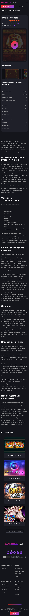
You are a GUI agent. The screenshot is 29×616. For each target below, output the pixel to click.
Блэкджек (18, 587)
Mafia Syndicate (19, 571)
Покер (17, 589)
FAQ (2, 571)
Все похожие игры (14, 531)
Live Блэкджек (5, 587)
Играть (14, 445)
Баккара (17, 584)
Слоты (17, 594)
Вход (21, 6)
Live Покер (4, 589)
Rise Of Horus (18, 573)
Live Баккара (4, 584)
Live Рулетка (4, 592)
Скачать (14, 613)
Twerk (16, 576)
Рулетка (17, 592)
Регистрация (7, 6)
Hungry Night (18, 568)
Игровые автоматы (14, 10)
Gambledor (4, 10)
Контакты (3, 568)
